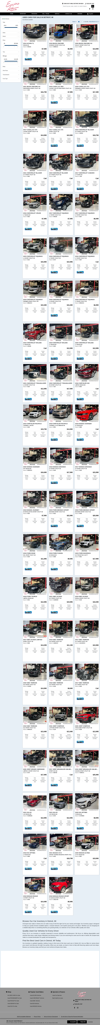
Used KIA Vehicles (34, 1003)
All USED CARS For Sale (14, 995)
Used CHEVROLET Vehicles (37, 998)
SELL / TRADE (45, 13)
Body (4, 66)
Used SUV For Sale (12, 1006)
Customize (90, 1021)
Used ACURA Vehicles (35, 995)
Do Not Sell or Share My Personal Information (72, 1016)
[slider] (4, 27)
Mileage (5, 56)
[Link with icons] (90, 9)
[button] (92, 6)
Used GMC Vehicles (35, 1000)
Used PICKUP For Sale (13, 1000)
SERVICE (57, 13)
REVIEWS (80, 13)
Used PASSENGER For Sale (15, 998)
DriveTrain (5, 70)
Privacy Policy (37, 1016)
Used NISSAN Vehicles (35, 1006)
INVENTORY (23, 13)
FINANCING (34, 13)
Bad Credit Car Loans (57, 998)
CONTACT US (68, 13)
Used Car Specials (57, 995)
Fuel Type (5, 78)
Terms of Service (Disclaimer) (51, 1016)
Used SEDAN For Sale (13, 1003)
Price (4, 40)
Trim (4, 52)
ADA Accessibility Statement (24, 1016)
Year (4, 22)
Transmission (6, 74)
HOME (11, 13)
